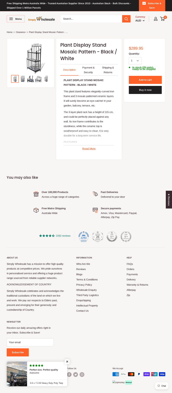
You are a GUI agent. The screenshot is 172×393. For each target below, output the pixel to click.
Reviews (81, 269)
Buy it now (145, 89)
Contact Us (82, 310)
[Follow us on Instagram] (82, 374)
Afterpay (131, 289)
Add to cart (145, 79)
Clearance (21, 32)
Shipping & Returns (108, 70)
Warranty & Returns (137, 284)
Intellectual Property (87, 305)
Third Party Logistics (87, 295)
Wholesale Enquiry (86, 289)
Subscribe (18, 352)
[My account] (155, 19)
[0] (162, 19)
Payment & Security (88, 70)
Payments (132, 274)
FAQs (130, 263)
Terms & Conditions (87, 279)
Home (9, 32)
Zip (128, 295)
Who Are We (83, 263)
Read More (89, 148)
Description (69, 69)
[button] (67, 361)
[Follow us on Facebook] (69, 374)
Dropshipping (83, 300)
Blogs (79, 274)
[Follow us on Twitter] (75, 374)
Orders (130, 269)
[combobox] (91, 18)
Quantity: (134, 53)
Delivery (131, 279)
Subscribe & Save (154, 5)
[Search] (126, 18)
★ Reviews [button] (168, 199)
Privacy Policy (84, 284)
